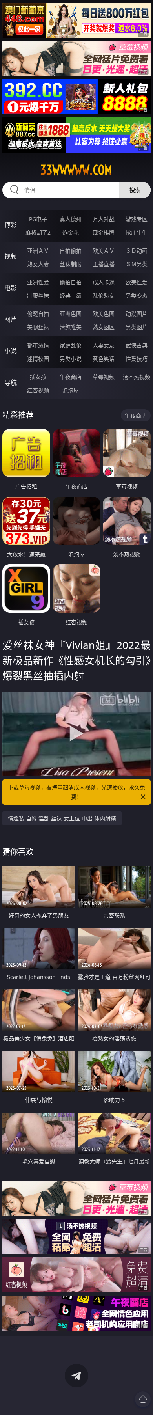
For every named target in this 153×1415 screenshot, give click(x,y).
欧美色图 (104, 313)
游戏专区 (137, 219)
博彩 (10, 224)
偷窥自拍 (38, 313)
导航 (10, 382)
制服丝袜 (38, 295)
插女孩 (38, 376)
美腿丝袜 (38, 327)
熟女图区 (104, 327)
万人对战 (104, 219)
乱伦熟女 (104, 295)
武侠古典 (137, 345)
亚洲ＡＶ (38, 250)
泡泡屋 (70, 390)
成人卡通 (104, 282)
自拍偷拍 (71, 250)
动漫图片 (137, 313)
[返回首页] (143, 1399)
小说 (10, 351)
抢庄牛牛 (137, 232)
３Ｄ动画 (137, 250)
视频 (10, 256)
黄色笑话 (104, 358)
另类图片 (137, 327)
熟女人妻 (38, 264)
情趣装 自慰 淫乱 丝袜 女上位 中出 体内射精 (62, 818)
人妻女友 (104, 345)
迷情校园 (38, 358)
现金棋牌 (104, 232)
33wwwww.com (76, 170)
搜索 (134, 190)
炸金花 (70, 232)
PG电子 (38, 219)
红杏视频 (38, 390)
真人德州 (71, 219)
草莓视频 (104, 376)
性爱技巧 (137, 358)
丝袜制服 (71, 264)
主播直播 (104, 264)
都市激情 (38, 345)
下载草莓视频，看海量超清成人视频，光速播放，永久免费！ (76, 791)
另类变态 (137, 295)
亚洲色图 (71, 313)
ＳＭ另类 (137, 264)
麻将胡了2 (38, 232)
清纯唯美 (71, 327)
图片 (10, 319)
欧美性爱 (137, 282)
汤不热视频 (136, 376)
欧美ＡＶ (104, 250)
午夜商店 (71, 376)
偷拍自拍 (71, 282)
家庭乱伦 (71, 345)
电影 (10, 287)
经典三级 (71, 295)
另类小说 (71, 358)
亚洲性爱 (38, 282)
